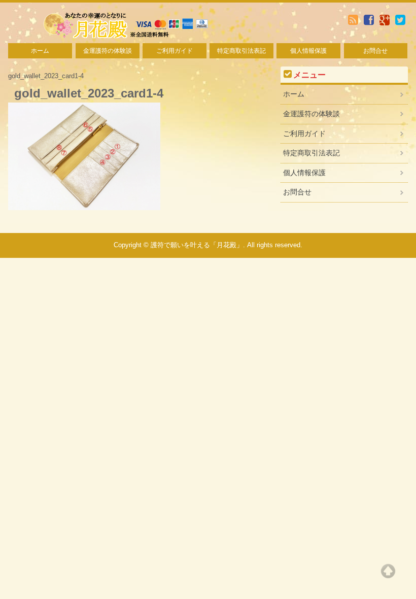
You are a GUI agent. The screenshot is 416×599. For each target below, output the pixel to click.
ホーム (40, 50)
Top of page (388, 571)
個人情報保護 (308, 50)
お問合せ (375, 50)
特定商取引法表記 (241, 50)
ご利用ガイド (174, 50)
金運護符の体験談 (107, 50)
